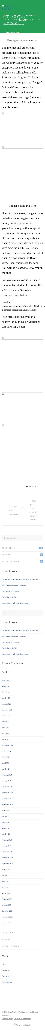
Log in (4, 964)
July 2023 (5, 816)
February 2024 (7, 775)
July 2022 (5, 875)
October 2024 (6, 751)
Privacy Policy (7, 1019)
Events (22, 555)
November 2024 (7, 745)
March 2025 (6, 739)
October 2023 (6, 799)
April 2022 (5, 887)
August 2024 (6, 757)
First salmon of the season (10, 591)
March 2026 (6, 698)
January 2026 (6, 704)
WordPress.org (7, 982)
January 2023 (6, 846)
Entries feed (6, 970)
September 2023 (7, 804)
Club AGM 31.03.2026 (9, 597)
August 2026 (6, 680)
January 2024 (6, 781)
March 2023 (6, 834)
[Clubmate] (22, 1025)
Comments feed (7, 976)
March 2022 (6, 893)
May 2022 (5, 881)
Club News (22, 548)
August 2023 (6, 810)
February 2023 (7, 840)
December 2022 (7, 852)
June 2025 (5, 728)
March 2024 (6, 769)
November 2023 (7, 793)
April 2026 (5, 692)
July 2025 (5, 722)
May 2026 (5, 686)
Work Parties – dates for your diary (14, 585)
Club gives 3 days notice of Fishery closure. (32, 510)
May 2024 (5, 763)
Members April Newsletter (13, 510)
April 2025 (5, 734)
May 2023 (5, 828)
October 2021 (6, 923)
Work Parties (22, 561)
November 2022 (7, 858)
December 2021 (7, 911)
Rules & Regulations (22, 1019)
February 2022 (7, 899)
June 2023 (5, 822)
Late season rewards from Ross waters (15, 603)
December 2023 (7, 787)
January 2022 (6, 905)
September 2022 (7, 864)
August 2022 (6, 869)
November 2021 (7, 917)
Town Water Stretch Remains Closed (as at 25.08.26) (20, 579)
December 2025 (7, 710)
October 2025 (6, 716)
